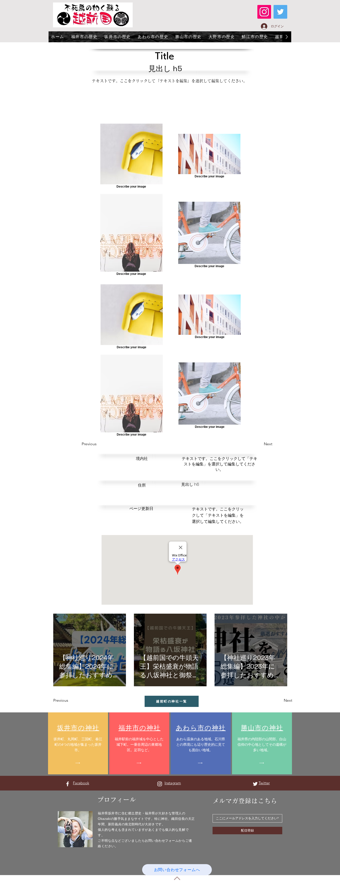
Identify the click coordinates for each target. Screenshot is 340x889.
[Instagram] (264, 12)
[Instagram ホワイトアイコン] (160, 784)
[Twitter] (280, 12)
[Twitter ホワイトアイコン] (255, 784)
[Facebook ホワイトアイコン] (67, 784)
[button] (99, 444)
